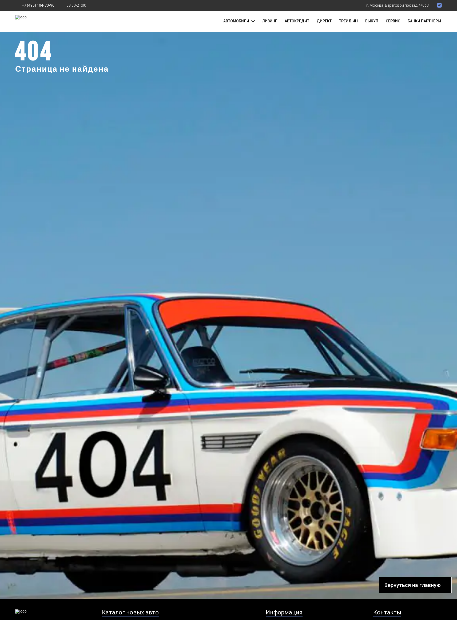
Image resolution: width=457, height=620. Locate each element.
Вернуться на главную (412, 585)
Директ (324, 21)
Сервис (393, 21)
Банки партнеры (424, 21)
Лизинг (269, 21)
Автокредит (297, 21)
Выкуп (371, 21)
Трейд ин (348, 21)
